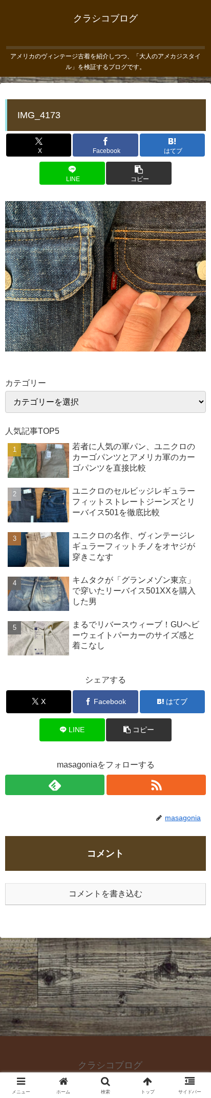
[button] (138, 173)
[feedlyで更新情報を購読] (54, 785)
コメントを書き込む (105, 893)
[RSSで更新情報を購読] (156, 785)
